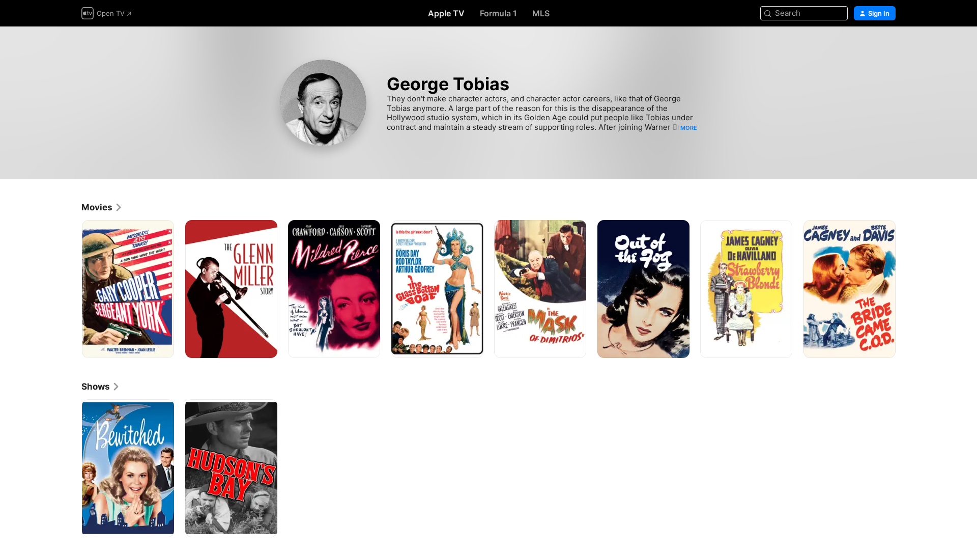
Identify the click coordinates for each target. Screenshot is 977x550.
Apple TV (446, 13)
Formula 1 (498, 13)
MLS (541, 13)
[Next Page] (906, 288)
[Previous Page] (71, 288)
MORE (688, 127)
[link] (102, 207)
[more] (162, 346)
